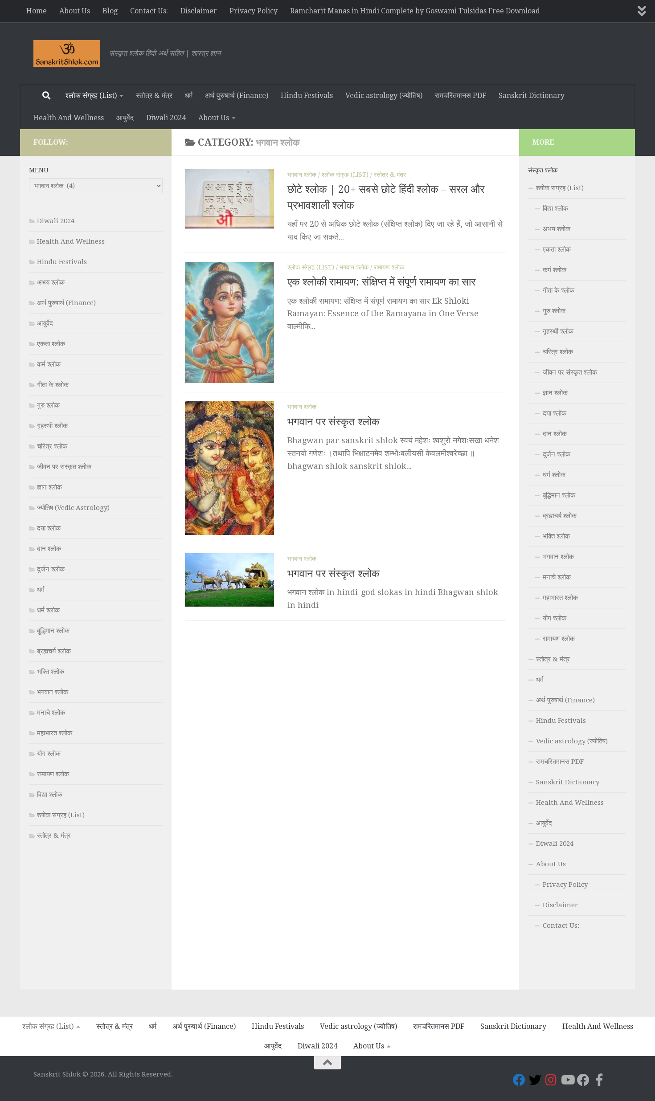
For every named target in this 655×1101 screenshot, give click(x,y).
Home (36, 11)
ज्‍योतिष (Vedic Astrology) (73, 508)
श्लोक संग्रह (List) (91, 95)
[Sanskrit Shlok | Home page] (66, 53)
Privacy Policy (253, 11)
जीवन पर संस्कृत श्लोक (64, 467)
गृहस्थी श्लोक (52, 426)
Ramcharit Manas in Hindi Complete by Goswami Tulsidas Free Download (415, 11)
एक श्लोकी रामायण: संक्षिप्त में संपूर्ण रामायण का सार (381, 282)
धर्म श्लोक (48, 610)
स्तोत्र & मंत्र (154, 95)
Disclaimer (198, 11)
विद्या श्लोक (49, 795)
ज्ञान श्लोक (49, 487)
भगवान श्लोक (301, 174)
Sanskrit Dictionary (532, 95)
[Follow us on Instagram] (551, 1080)
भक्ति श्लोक (50, 672)
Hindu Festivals (307, 95)
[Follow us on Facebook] (519, 1080)
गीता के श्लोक (53, 385)
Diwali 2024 (166, 118)
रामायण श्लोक (389, 267)
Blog (110, 11)
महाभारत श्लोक (54, 733)
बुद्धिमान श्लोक (53, 631)
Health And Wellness (68, 118)
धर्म (188, 95)
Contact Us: (149, 11)
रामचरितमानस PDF (460, 95)
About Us (74, 11)
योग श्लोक (49, 754)
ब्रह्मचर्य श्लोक (54, 651)
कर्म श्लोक (49, 364)
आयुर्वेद (125, 118)
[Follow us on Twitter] (535, 1080)
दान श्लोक (49, 549)
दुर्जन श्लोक (51, 569)
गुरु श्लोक (48, 405)
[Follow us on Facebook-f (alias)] (599, 1080)
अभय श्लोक (51, 282)
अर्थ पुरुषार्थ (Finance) (236, 95)
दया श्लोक (49, 528)
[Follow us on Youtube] (567, 1080)
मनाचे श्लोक (51, 713)
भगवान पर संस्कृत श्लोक (333, 421)
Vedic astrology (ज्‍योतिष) (383, 95)
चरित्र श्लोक (52, 446)
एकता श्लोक (51, 344)
